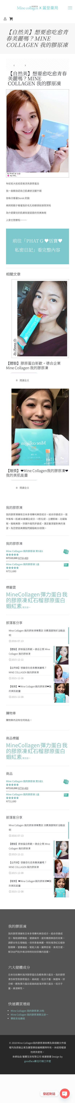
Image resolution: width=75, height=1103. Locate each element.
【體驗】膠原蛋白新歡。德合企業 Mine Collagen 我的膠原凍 (33, 365)
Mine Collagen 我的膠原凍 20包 (27, 1010)
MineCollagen (23, 594)
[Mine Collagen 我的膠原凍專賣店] (37, 7)
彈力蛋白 (51, 594)
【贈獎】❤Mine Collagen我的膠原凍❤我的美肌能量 (37, 473)
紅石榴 (36, 600)
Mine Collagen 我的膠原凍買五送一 (29, 1014)
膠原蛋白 (54, 600)
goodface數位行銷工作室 (37, 1061)
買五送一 (26, 607)
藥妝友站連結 (18, 1018)
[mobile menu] (70, 7)
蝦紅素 (14, 606)
